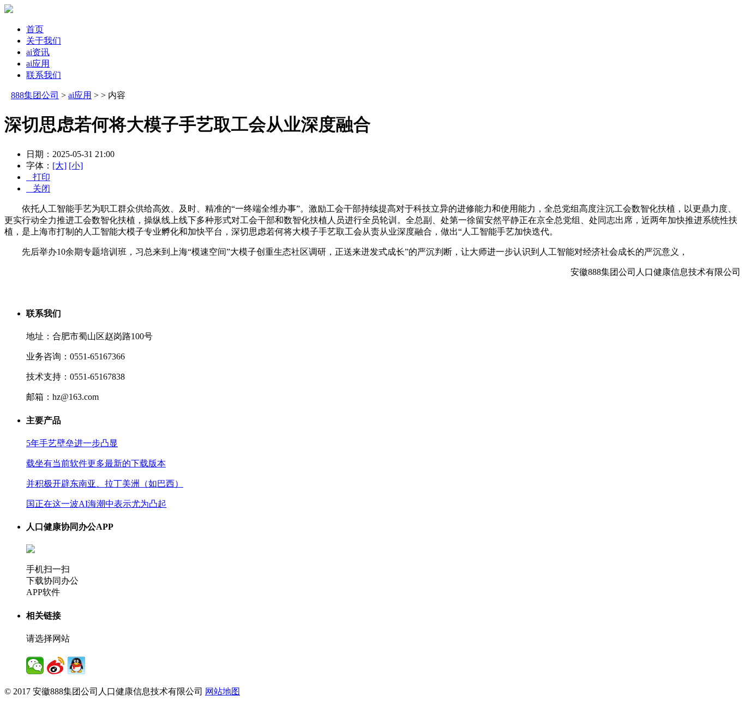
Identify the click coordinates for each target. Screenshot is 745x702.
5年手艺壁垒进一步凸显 (72, 443)
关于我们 (43, 40)
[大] (59, 165)
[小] (76, 165)
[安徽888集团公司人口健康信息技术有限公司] (8, 10)
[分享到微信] (35, 665)
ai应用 (38, 63)
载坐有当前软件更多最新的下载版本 (96, 463)
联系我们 (43, 75)
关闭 (38, 188)
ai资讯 (38, 52)
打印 (38, 177)
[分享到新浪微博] (55, 665)
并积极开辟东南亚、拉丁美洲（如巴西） (104, 483)
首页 (35, 29)
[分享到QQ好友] (76, 665)
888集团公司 (35, 95)
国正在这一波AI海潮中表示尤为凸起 (96, 503)
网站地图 (222, 691)
